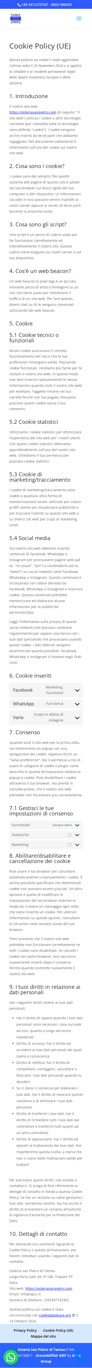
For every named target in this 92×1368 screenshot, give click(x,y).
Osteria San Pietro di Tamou (41, 1349)
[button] (10, 1357)
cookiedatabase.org (55, 1315)
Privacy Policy (25, 1330)
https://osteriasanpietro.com (32, 112)
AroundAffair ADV (51, 1355)
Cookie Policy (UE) (58, 1330)
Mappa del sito (43, 1336)
